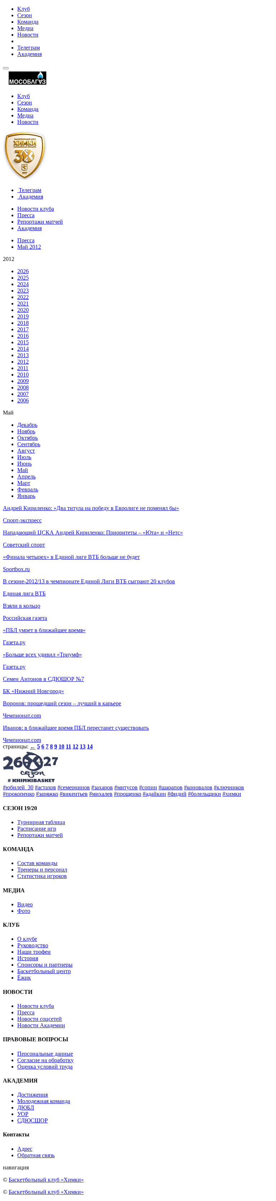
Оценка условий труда (45, 1067)
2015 (23, 342)
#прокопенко (18, 794)
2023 (23, 291)
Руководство (32, 945)
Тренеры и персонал (42, 869)
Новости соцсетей (39, 1019)
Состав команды (37, 863)
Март (23, 483)
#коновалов (198, 787)
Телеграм (28, 48)
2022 (23, 297)
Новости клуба (35, 209)
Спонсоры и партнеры (45, 965)
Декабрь (27, 425)
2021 (23, 303)
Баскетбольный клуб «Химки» (46, 1180)
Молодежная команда (43, 1101)
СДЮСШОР (32, 1120)
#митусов (126, 787)
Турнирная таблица (41, 822)
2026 (23, 271)
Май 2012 (29, 247)
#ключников (229, 787)
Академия (29, 54)
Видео (25, 904)
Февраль (27, 489)
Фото (23, 911)
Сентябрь (28, 444)
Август (26, 451)
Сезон (24, 15)
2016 (23, 336)
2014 (23, 349)
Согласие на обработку (45, 1060)
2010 (23, 374)
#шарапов (170, 787)
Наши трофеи (34, 952)
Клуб (23, 9)
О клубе (27, 939)
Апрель (26, 476)
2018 (23, 323)
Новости (27, 35)
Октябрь (27, 438)
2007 (23, 394)
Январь (26, 496)
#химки (231, 794)
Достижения (32, 1095)
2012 (23, 362)
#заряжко (47, 794)
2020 (23, 310)
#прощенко (127, 794)
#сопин (148, 787)
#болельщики (204, 794)
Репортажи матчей (40, 222)
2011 (22, 368)
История (27, 958)
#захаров (102, 787)
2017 (23, 329)
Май (22, 470)
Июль (24, 457)
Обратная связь (36, 1155)
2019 (23, 316)
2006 (23, 400)
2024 (23, 284)
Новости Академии (41, 1025)
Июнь (24, 464)
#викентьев (74, 794)
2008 (23, 387)
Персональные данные (45, 1054)
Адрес (24, 1149)
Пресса (25, 215)
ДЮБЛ (25, 1107)
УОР (22, 1114)
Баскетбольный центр (44, 971)
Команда (27, 22)
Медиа (25, 28)
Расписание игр (36, 829)
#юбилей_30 (18, 787)
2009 (23, 381)
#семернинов (74, 787)
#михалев (100, 794)
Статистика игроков (42, 876)
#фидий (177, 794)
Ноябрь (26, 431)
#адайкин (154, 794)
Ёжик (24, 978)
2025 (23, 278)
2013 (23, 355)
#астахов (45, 787)
